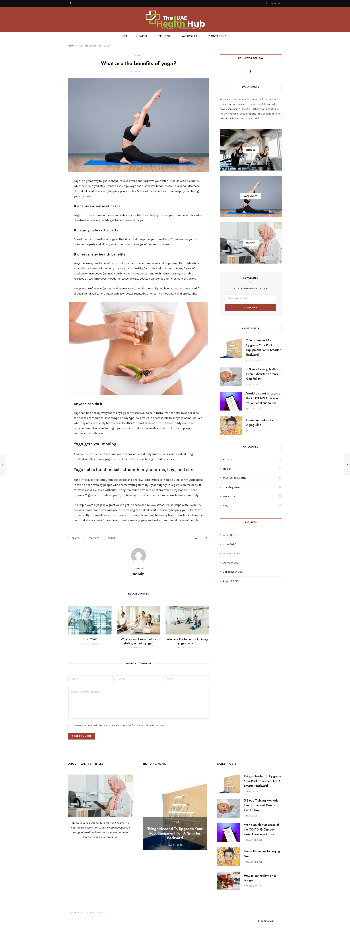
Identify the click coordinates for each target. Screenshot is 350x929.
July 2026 (229, 535)
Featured (94, 538)
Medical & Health (234, 477)
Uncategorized (232, 487)
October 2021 (231, 562)
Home (124, 36)
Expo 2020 (90, 639)
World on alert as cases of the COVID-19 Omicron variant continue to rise (263, 398)
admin (138, 574)
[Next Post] (347, 464)
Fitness (164, 36)
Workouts (189, 36)
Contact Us (218, 36)
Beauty (76, 538)
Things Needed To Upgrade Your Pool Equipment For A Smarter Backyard (175, 833)
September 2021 (233, 571)
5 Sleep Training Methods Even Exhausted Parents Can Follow (263, 374)
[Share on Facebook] (51, 193)
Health (141, 36)
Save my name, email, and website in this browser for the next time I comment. (119, 725)
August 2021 (231, 581)
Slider (111, 538)
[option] (175, 812)
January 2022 (231, 553)
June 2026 (229, 544)
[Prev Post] (3, 464)
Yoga (138, 56)
